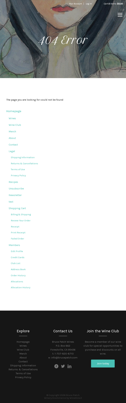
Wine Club (15, 124)
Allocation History (20, 287)
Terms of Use (18, 169)
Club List (15, 263)
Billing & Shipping (21, 214)
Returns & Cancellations (24, 163)
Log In (89, 3)
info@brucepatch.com (64, 357)
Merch (12, 131)
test (11, 201)
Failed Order (17, 238)
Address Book (18, 269)
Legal (12, 151)
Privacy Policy (18, 175)
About (12, 138)
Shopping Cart (17, 208)
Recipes (13, 181)
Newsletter (15, 195)
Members (14, 245)
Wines (12, 118)
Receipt (15, 226)
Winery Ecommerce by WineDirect (63, 398)
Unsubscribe (16, 188)
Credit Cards (17, 257)
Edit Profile (17, 251)
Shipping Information (23, 157)
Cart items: (113, 3)
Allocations (17, 281)
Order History (18, 275)
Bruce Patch (26, 14)
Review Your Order (21, 220)
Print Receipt (18, 232)
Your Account (75, 3)
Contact (13, 144)
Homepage (13, 111)
